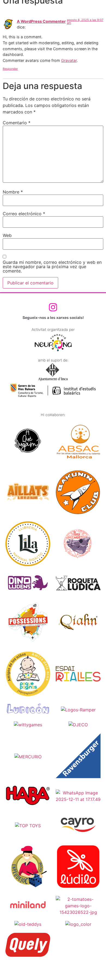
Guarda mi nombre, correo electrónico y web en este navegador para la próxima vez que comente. (52, 266)
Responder (10, 69)
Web (7, 235)
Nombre (13, 192)
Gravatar (69, 60)
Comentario (16, 123)
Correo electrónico (24, 213)
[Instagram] (53, 307)
